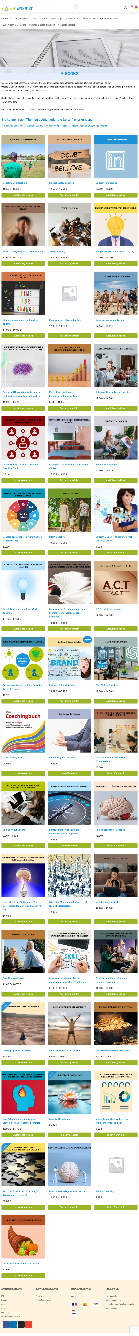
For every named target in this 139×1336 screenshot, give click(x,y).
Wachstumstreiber (66, 25)
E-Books (7, 18)
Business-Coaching (113, 1308)
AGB (3, 1308)
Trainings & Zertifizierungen (42, 25)
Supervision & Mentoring (14, 25)
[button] (76, 6)
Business (24, 18)
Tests (34, 18)
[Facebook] (6, 1324)
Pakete (43, 18)
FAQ (2, 1296)
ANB (3, 1304)
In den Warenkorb (23, 480)
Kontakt (4, 1300)
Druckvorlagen (56, 18)
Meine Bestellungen (43, 1300)
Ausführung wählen (23, 195)
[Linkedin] (13, 1324)
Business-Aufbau (112, 1296)
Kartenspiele (72, 18)
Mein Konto (40, 1296)
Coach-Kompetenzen (113, 1300)
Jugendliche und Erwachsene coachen (120, 1304)
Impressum (5, 1312)
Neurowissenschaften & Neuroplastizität (99, 18)
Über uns (74, 1296)
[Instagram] (21, 1324)
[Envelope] (28, 1324)
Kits (15, 18)
